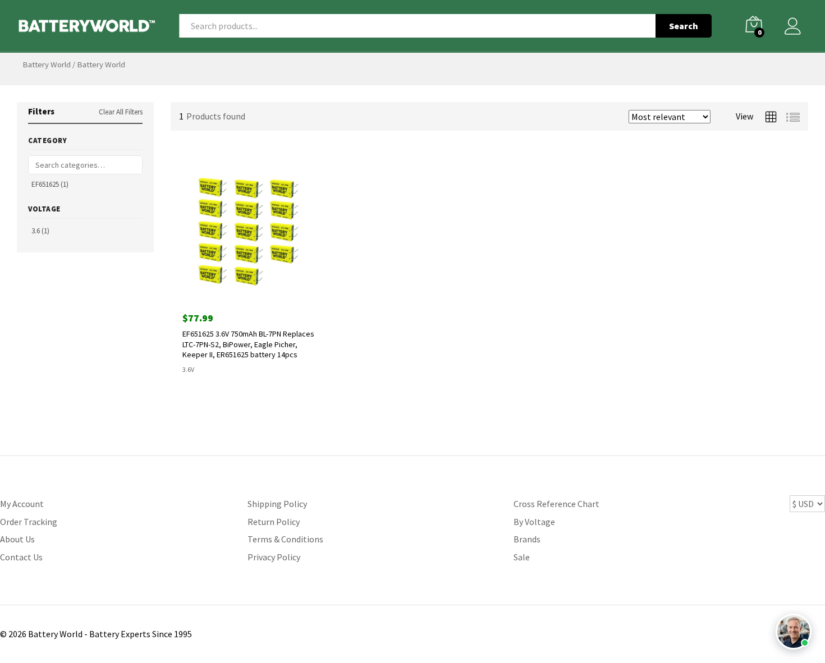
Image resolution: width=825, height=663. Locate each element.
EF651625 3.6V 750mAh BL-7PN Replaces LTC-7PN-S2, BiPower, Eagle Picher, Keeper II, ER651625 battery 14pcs (248, 344)
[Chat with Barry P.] (794, 632)
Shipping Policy (277, 503)
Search (683, 25)
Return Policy (273, 521)
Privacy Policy (273, 557)
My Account (22, 503)
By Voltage (534, 521)
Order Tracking (28, 521)
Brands (527, 539)
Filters (41, 111)
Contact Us (21, 557)
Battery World (46, 64)
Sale (522, 557)
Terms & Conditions (285, 539)
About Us (17, 539)
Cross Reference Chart (556, 503)
